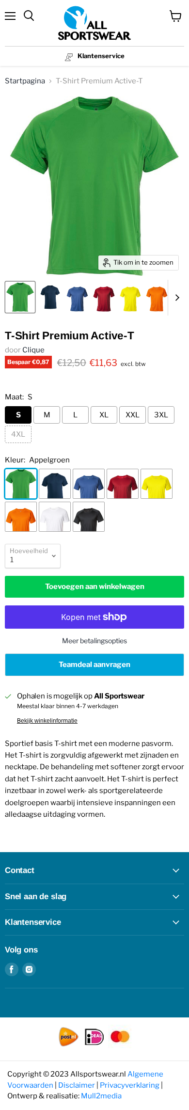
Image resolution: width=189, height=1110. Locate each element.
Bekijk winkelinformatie (47, 720)
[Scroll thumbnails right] (175, 298)
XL (104, 415)
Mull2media (101, 1096)
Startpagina (25, 81)
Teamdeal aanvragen (94, 664)
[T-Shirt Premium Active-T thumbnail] (20, 297)
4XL (18, 434)
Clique (33, 350)
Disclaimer (76, 1085)
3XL (161, 415)
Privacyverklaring (129, 1085)
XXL (133, 415)
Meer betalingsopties (94, 640)
